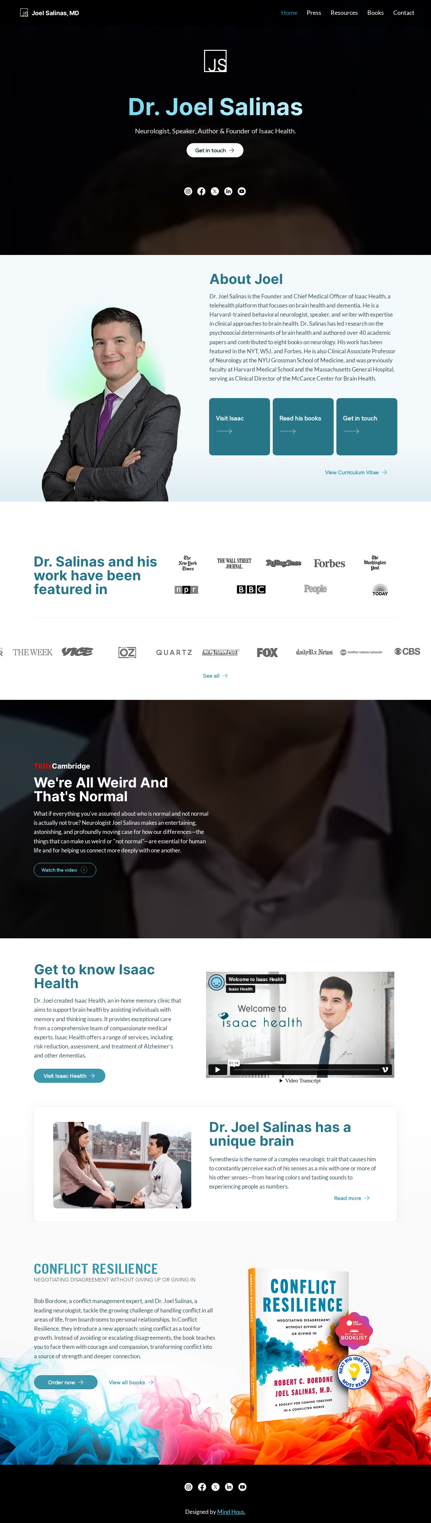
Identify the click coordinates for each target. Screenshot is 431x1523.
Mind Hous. (231, 1511)
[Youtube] (242, 191)
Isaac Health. (277, 131)
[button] (314, 12)
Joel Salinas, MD (55, 13)
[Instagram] (188, 191)
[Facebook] (201, 191)
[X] (215, 191)
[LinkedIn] (228, 191)
